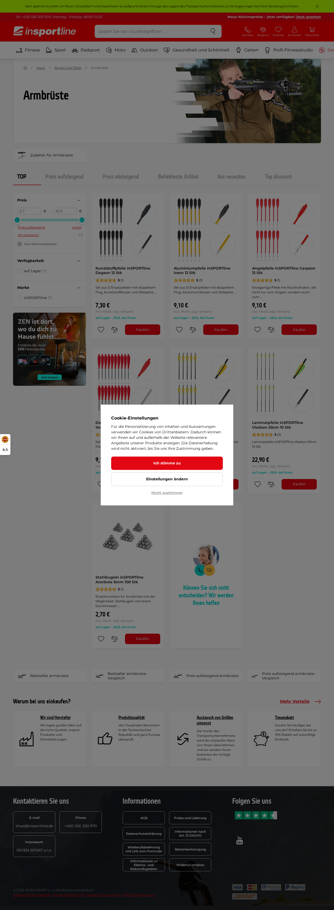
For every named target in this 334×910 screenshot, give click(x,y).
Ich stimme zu (167, 463)
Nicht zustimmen (167, 493)
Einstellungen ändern (167, 479)
